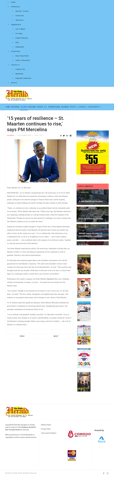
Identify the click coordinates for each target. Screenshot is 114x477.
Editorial (15, 107)
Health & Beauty (22, 38)
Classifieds (15, 51)
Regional (32, 107)
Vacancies (20, 15)
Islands (24, 107)
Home (13, 2)
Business (65, 107)
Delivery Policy (46, 425)
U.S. (45, 107)
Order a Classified (23, 60)
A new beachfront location (91, 201)
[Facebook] (60, 136)
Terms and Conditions (48, 433)
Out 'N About (20, 29)
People (40, 107)
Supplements (16, 24)
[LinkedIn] (70, 136)
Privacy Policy (46, 429)
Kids (17, 42)
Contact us (15, 65)
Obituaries (20, 20)
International (54, 107)
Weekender (20, 47)
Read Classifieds (22, 56)
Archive (14, 83)
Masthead (19, 74)
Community (15, 6)
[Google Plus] (67, 136)
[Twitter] (64, 136)
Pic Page (19, 33)
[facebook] (103, 473)
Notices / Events (22, 11)
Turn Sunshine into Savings (91, 218)
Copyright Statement (23, 78)
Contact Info (20, 69)
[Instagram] (108, 473)
